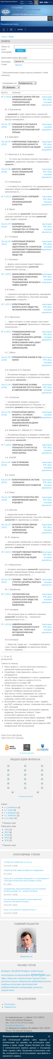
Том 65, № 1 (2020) (6, 125)
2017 (6, 832)
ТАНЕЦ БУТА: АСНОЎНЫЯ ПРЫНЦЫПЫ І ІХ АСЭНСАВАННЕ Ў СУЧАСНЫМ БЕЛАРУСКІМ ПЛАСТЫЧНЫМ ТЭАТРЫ (26, 879)
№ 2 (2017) (6, 274)
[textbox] (26, 18)
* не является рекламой (26, 753)
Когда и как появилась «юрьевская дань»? (20, 910)
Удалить (18, 65)
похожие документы (47, 103)
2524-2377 (26, 3)
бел (41, 2)
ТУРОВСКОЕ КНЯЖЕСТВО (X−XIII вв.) (18, 862)
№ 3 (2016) (6, 444)
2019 (6, 837)
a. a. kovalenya (11, 807)
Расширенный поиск (9, 24)
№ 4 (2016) (6, 96)
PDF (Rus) (47, 99)
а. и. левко (9, 818)
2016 (6, 829)
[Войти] (36, 2)
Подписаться (10, 1007)
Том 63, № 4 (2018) (6, 170)
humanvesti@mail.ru (15, 1025)
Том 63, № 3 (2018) (6, 463)
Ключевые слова (6, 63)
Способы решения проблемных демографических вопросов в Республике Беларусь (23, 900)
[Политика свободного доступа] (10, 747)
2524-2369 (26, 1)
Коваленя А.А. (26, 956)
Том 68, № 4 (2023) (6, 143)
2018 (6, 835)
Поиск (11, 37)
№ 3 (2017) (6, 196)
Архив (20, 29)
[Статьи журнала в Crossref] (26, 747)
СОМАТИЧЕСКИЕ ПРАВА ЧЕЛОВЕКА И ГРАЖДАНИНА (23, 870)
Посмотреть (9, 1004)
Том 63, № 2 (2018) (6, 358)
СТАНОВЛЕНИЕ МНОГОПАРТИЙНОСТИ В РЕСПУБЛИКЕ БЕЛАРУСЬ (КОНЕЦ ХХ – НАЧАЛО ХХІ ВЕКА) (25, 890)
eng (46, 2)
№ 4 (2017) (6, 331)
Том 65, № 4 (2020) (6, 498)
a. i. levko (8, 810)
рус (50, 2)
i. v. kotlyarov (10, 812)
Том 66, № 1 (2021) (6, 242)
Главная (4, 37)
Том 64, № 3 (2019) (6, 225)
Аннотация (47, 96)
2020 (6, 840)
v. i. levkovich (10, 815)
